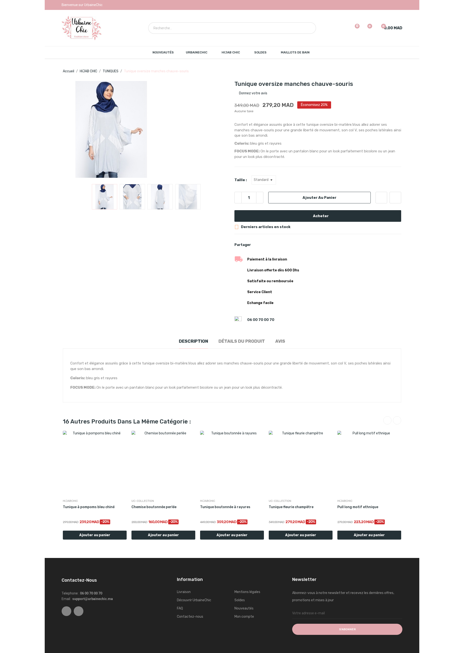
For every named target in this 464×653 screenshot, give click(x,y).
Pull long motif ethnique (357, 507)
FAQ (180, 608)
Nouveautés (244, 608)
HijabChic (70, 500)
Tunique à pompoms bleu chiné (89, 507)
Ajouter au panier (319, 197)
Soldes (239, 600)
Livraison (184, 592)
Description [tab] (193, 341)
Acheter (321, 216)
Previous (74, 130)
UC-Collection (142, 500)
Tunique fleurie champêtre (291, 507)
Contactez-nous (190, 617)
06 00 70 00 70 (260, 320)
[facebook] (66, 611)
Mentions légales (247, 592)
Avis (280, 341)
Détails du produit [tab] (241, 341)
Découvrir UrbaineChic (194, 600)
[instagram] (78, 611)
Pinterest (274, 245)
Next (218, 130)
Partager (257, 245)
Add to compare (395, 197)
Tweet (265, 245)
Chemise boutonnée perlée (153, 507)
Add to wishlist (381, 197)
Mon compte (244, 617)
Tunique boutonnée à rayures (225, 507)
